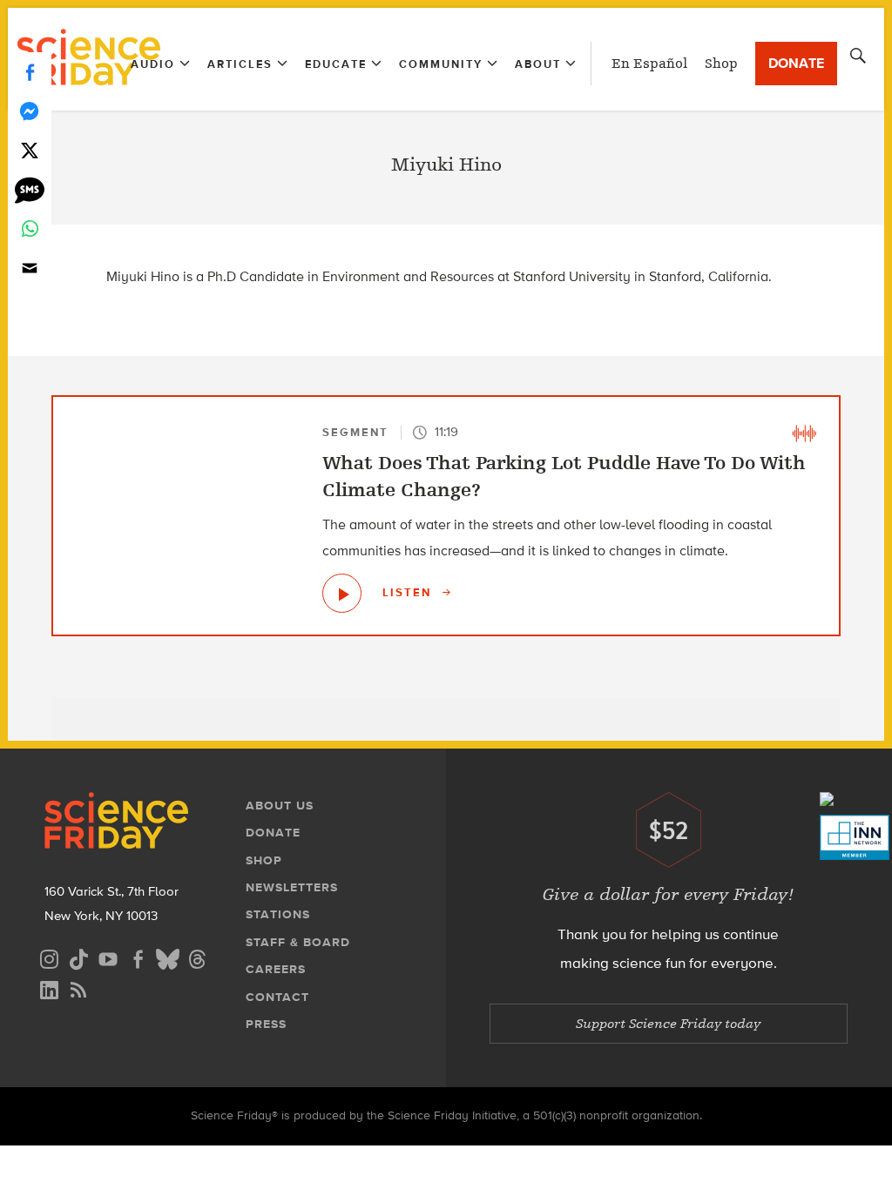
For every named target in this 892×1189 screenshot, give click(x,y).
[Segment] (804, 432)
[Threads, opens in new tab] (197, 957)
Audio (153, 64)
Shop (721, 63)
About (538, 64)
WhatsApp (29, 228)
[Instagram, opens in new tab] (49, 957)
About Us (280, 805)
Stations (278, 914)
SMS (29, 189)
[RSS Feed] (78, 987)
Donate (796, 63)
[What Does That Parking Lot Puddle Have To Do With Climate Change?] (342, 593)
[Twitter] (29, 150)
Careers (276, 969)
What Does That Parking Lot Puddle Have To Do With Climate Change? (564, 476)
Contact (277, 997)
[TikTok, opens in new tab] (78, 957)
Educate (336, 64)
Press (266, 1024)
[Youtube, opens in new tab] (108, 957)
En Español (649, 63)
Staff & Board (298, 942)
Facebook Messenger (29, 111)
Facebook (29, 71)
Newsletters (292, 887)
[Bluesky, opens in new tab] (167, 957)
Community (441, 64)
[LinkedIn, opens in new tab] (49, 987)
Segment (355, 432)
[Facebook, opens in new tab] (138, 957)
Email (29, 267)
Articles (240, 64)
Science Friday (88, 59)
